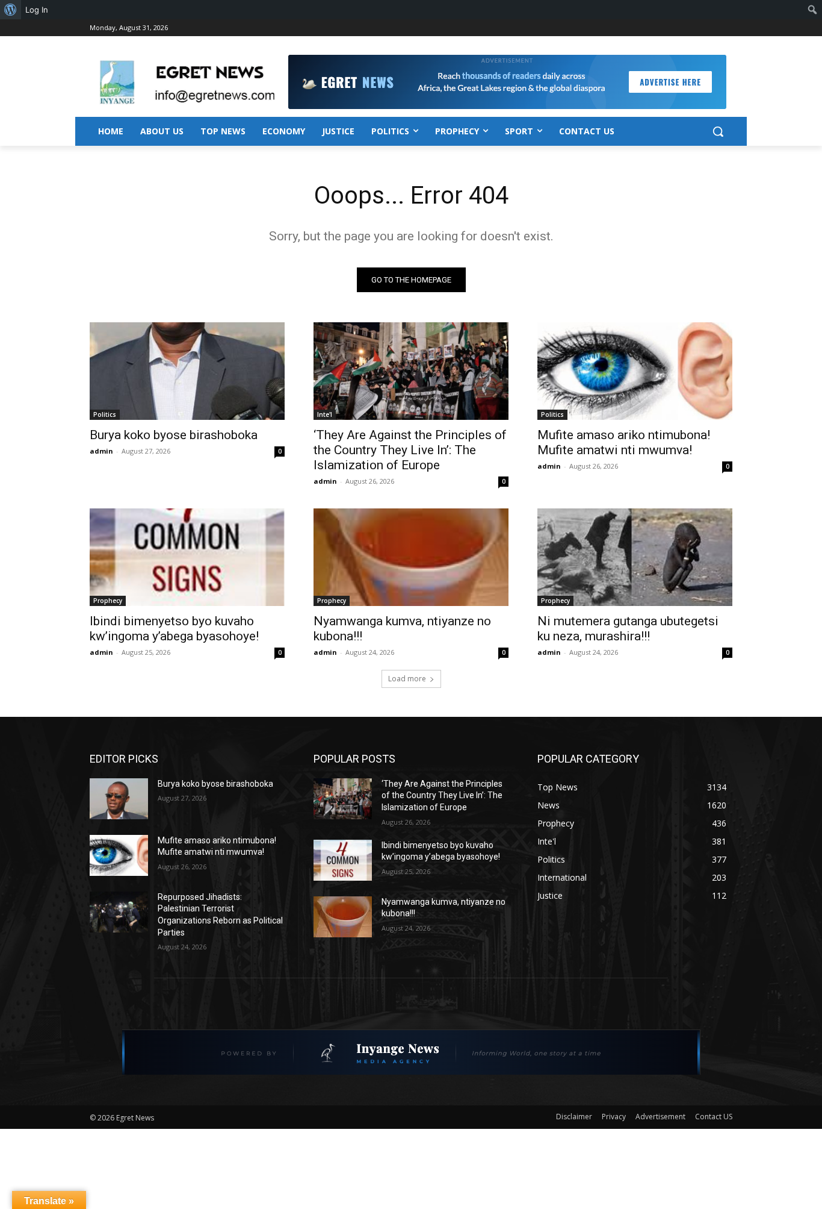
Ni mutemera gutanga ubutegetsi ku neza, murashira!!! (627, 628)
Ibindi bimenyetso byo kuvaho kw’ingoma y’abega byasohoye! (174, 628)
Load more (407, 678)
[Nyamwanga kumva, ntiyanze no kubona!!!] (411, 557)
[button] (717, 131)
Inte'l (324, 414)
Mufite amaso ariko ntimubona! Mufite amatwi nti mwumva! (623, 442)
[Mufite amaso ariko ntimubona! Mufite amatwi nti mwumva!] (634, 371)
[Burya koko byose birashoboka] (187, 371)
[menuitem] (10, 9)
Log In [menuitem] (36, 9)
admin (101, 450)
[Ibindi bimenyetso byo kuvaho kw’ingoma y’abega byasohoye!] (187, 557)
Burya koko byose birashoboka (174, 435)
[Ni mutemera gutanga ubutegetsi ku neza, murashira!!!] (634, 557)
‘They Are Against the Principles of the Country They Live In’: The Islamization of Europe (410, 450)
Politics (104, 414)
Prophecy (107, 600)
